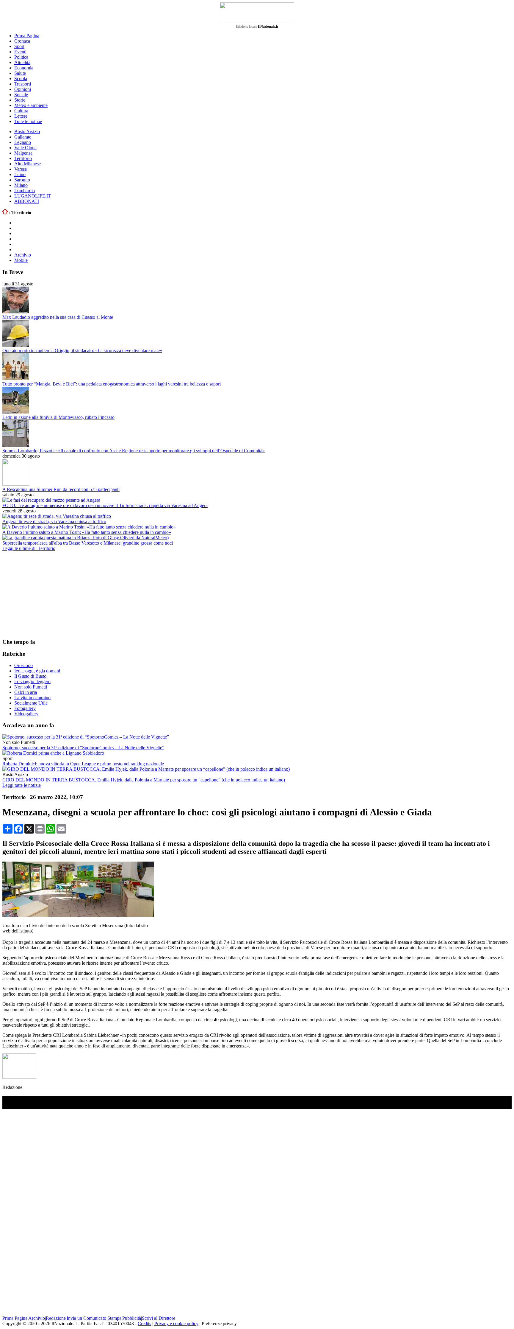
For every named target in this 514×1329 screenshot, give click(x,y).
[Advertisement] (47, 594)
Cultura (21, 110)
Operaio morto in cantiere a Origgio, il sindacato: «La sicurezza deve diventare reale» (82, 350)
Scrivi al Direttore (158, 1318)
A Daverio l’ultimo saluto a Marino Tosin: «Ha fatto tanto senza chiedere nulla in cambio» (86, 532)
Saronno (22, 179)
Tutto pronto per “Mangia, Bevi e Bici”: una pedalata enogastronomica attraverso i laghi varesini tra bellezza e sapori (111, 383)
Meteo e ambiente (31, 105)
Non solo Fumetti (30, 686)
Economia (23, 67)
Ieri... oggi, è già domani (37, 670)
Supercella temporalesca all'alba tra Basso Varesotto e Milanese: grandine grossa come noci (87, 542)
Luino (20, 174)
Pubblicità (131, 1318)
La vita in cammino (32, 697)
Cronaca (22, 40)
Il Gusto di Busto (30, 676)
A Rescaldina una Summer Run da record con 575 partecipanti (61, 489)
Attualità (22, 62)
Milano (21, 185)
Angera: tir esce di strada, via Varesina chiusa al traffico (54, 521)
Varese (20, 169)
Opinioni (22, 89)
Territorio (23, 158)
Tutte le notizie (28, 121)
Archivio (22, 254)
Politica (21, 57)
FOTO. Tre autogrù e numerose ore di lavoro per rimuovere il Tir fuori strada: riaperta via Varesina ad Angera (105, 505)
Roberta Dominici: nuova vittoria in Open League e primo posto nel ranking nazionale (83, 763)
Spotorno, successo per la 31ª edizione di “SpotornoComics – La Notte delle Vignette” (83, 747)
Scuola (20, 78)
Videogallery (26, 713)
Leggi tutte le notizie (21, 785)
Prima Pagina (26, 35)
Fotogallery (25, 708)
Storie (19, 99)
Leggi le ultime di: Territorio (28, 548)
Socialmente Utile (31, 702)
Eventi (20, 51)
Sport (19, 46)
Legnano (22, 142)
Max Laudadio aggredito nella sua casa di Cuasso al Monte (57, 317)
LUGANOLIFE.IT (32, 195)
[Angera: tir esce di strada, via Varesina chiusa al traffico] (56, 516)
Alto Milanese (27, 163)
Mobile (21, 260)
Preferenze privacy (219, 1323)
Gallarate (22, 136)
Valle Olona (25, 147)
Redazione (56, 1318)
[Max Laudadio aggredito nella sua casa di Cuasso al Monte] (15, 311)
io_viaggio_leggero (32, 681)
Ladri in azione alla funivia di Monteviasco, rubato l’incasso (58, 417)
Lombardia (24, 190)
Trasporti (22, 83)
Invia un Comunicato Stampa (94, 1318)
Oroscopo (23, 665)
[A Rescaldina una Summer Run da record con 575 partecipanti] (15, 483)
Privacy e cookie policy (176, 1323)
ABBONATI (26, 201)
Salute (20, 73)
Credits (144, 1323)
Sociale (21, 94)
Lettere (20, 116)
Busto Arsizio (27, 131)
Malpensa (23, 153)
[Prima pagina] (5, 212)
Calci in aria (25, 692)
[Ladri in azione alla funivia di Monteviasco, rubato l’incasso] (15, 411)
